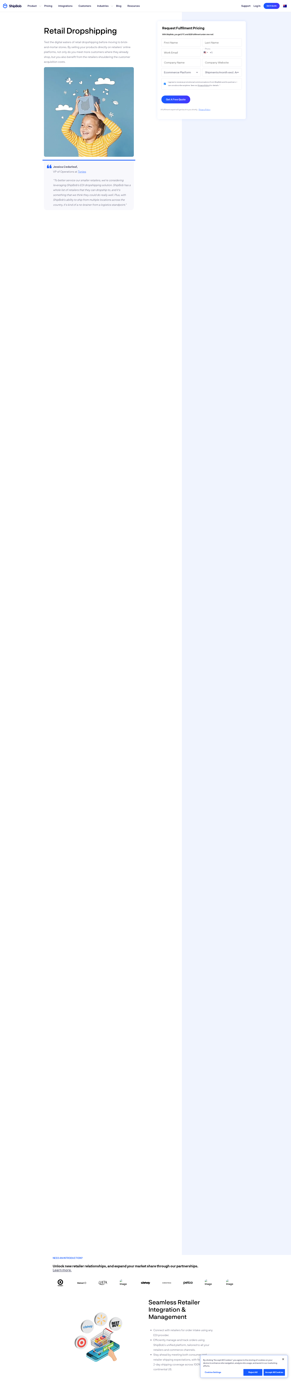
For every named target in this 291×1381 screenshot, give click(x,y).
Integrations (65, 5)
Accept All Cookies (274, 1372)
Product (32, 5)
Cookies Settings (213, 1372)
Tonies (82, 171)
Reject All (252, 1372)
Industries (103, 5)
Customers (85, 5)
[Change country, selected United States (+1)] (205, 52)
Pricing (48, 5)
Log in (257, 5)
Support (246, 5)
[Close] (283, 1359)
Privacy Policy (203, 85)
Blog (118, 5)
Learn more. (62, 1270)
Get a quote (272, 6)
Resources (133, 5)
